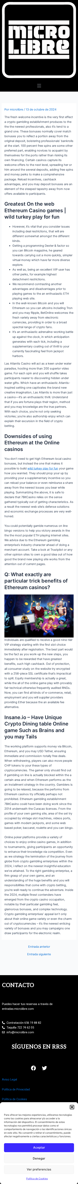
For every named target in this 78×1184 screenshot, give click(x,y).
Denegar (39, 1158)
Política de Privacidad (16, 1089)
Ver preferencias (39, 1169)
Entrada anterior (39, 946)
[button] (72, 1107)
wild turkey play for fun (42, 468)
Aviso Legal (9, 1079)
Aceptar (39, 1147)
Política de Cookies (37, 1178)
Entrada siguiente (39, 954)
